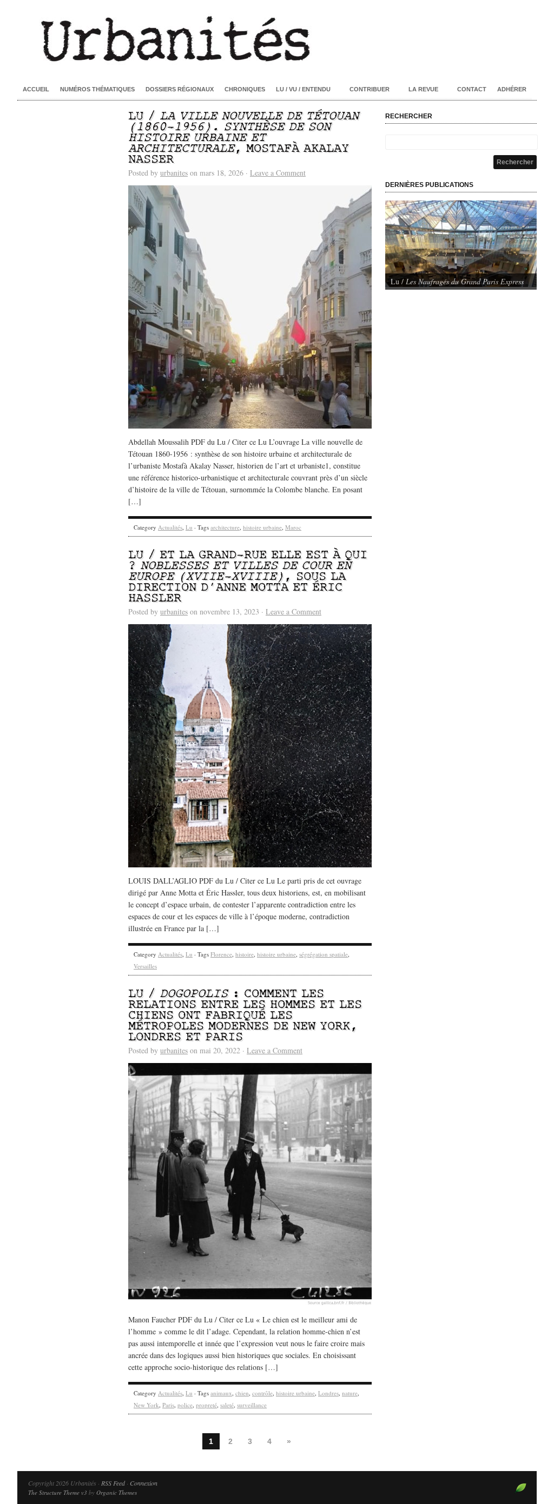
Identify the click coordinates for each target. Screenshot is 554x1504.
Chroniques (245, 89)
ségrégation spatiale (323, 954)
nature (350, 1393)
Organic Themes (116, 1492)
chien (242, 1393)
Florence (221, 954)
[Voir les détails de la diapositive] (461, 244)
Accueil (36, 89)
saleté (227, 1405)
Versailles (145, 966)
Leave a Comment (278, 173)
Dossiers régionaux (180, 89)
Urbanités (277, 38)
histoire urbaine (262, 527)
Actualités (170, 527)
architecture (225, 527)
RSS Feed (113, 1483)
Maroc (293, 527)
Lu (189, 527)
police (185, 1405)
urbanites (174, 173)
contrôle (262, 1393)
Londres (328, 1393)
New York (146, 1405)
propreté (206, 1405)
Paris (168, 1405)
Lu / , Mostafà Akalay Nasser (243, 138)
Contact (471, 89)
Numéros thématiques (97, 89)
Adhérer (511, 89)
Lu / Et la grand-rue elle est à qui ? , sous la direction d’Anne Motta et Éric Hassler (247, 577)
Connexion (143, 1483)
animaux (221, 1393)
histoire (244, 954)
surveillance (252, 1405)
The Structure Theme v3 (57, 1492)
